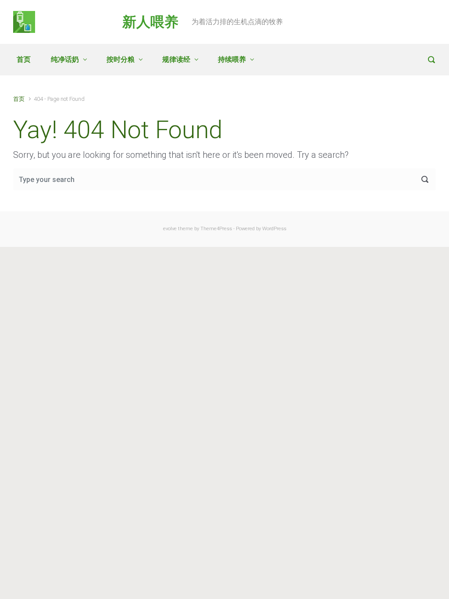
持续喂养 (232, 59)
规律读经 (176, 59)
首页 (24, 59)
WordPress (274, 229)
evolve (170, 229)
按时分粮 (121, 59)
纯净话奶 (65, 59)
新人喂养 (150, 22)
